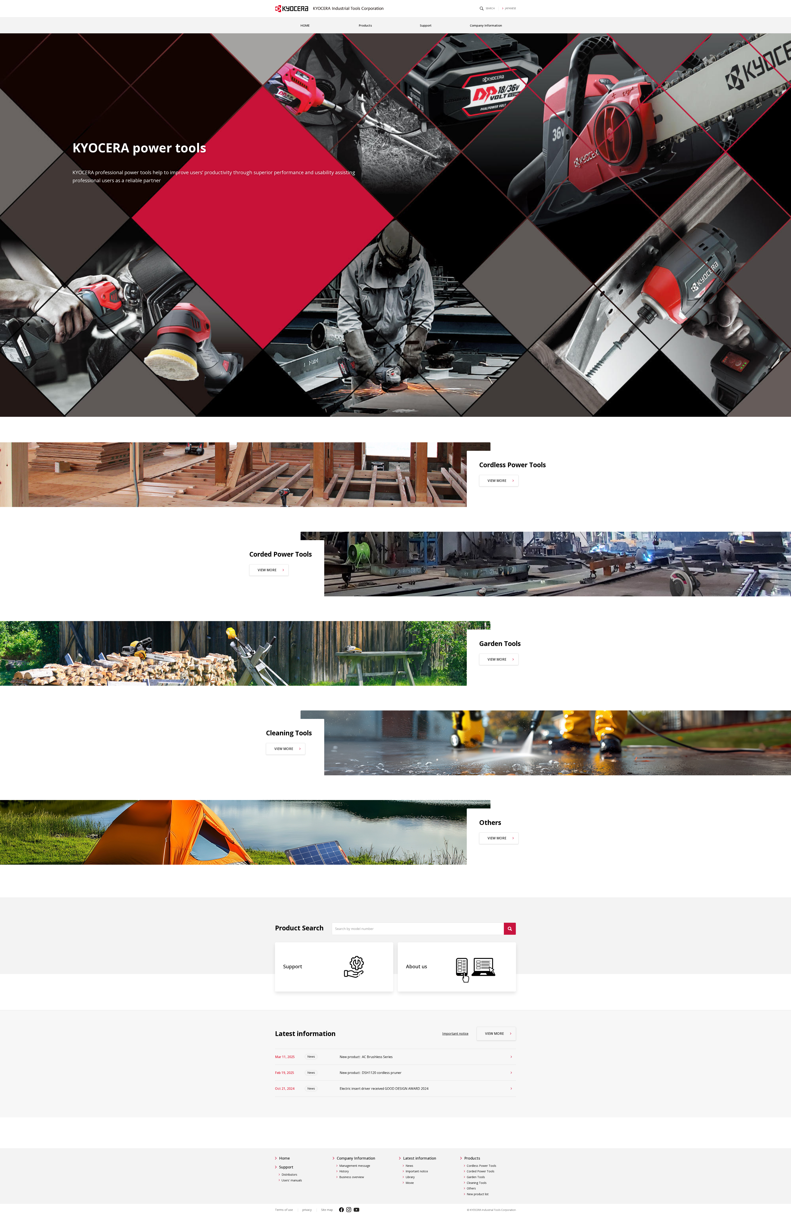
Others (471, 1188)
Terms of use (284, 1210)
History (344, 1171)
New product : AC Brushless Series (366, 1057)
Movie (410, 1183)
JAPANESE (510, 8)
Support (286, 1167)
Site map (327, 1210)
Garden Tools (476, 1177)
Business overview (351, 1177)
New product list (478, 1194)
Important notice (455, 1033)
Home (284, 1158)
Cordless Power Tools (481, 1166)
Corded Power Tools (480, 1171)
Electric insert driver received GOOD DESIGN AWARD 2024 (384, 1088)
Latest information (419, 1158)
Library (410, 1177)
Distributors (289, 1174)
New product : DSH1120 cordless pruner (370, 1072)
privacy (307, 1210)
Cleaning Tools (477, 1183)
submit (510, 929)
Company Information (356, 1158)
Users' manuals (292, 1180)
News (409, 1166)
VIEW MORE (497, 480)
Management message (354, 1166)
